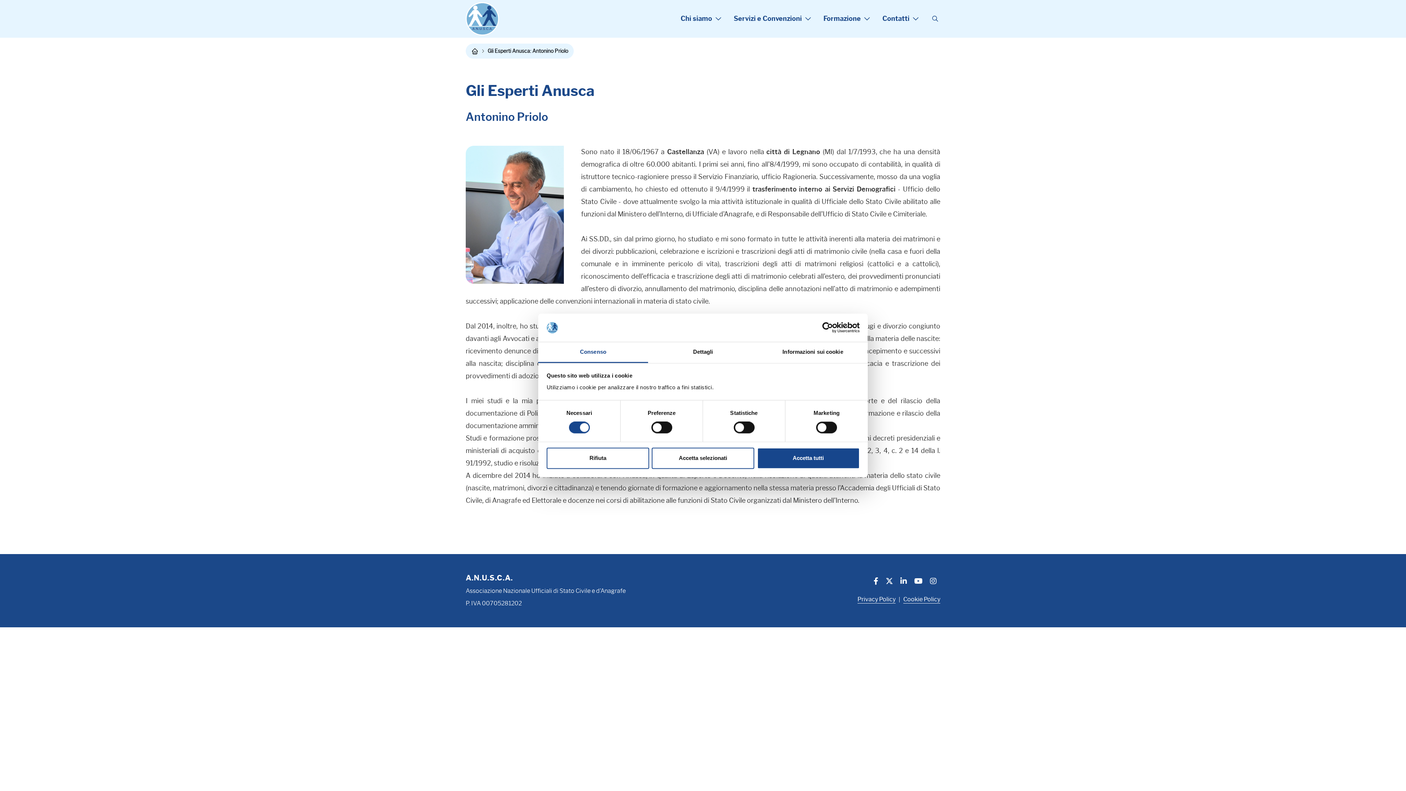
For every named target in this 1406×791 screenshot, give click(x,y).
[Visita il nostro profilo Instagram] (933, 582)
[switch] (661, 428)
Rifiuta (597, 458)
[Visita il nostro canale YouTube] (918, 582)
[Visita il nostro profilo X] (889, 582)
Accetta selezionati (703, 458)
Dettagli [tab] (703, 352)
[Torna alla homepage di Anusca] (482, 19)
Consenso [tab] (593, 352)
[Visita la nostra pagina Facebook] (876, 582)
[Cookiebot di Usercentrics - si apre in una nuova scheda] (828, 327)
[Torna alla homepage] (475, 51)
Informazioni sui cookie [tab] (812, 352)
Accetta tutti (808, 458)
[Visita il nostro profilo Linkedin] (903, 582)
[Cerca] (935, 19)
